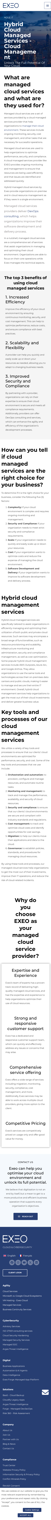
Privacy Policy (15, 1510)
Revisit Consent (11, 1485)
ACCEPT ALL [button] (25, 1515)
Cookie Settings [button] (32, 1510)
